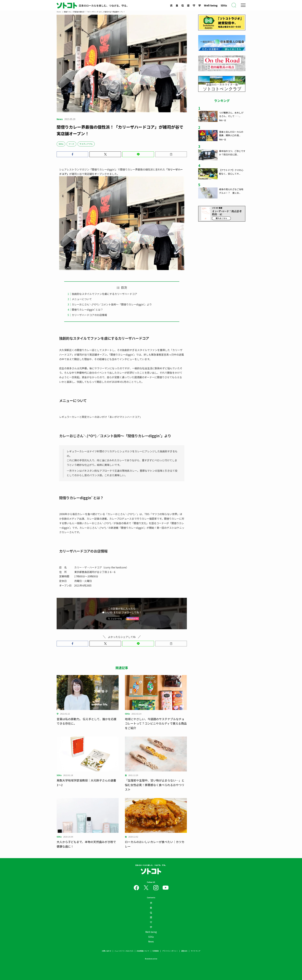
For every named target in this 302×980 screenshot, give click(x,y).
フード (71, 143)
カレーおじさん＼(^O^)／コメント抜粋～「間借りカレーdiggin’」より (112, 304)
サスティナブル (86, 143)
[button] (72, 154)
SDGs (224, 5)
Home (59, 12)
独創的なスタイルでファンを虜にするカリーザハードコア (104, 294)
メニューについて (82, 299)
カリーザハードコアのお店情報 (89, 315)
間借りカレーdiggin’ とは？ (87, 309)
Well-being (211, 5)
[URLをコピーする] (171, 154)
